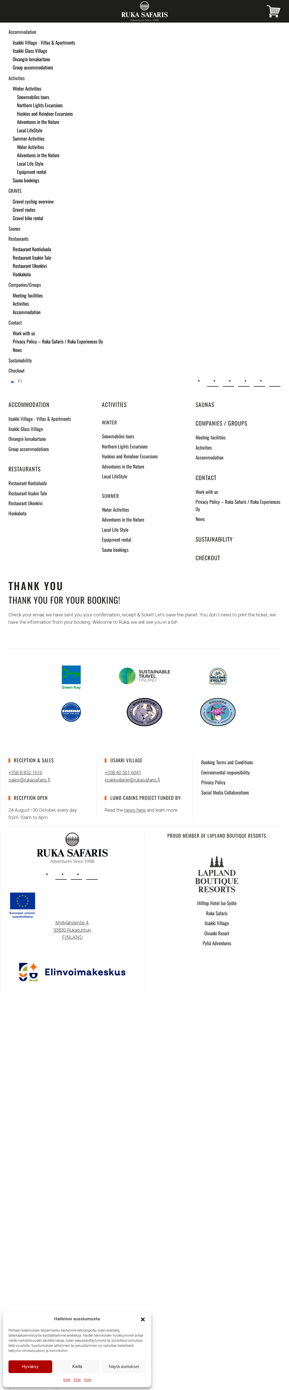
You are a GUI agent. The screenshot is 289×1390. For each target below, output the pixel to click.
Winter (109, 422)
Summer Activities (28, 138)
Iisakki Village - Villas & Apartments (44, 42)
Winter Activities (27, 88)
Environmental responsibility (225, 772)
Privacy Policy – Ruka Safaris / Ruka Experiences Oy (58, 341)
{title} (67, 1380)
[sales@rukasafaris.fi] (212, 381)
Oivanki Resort (216, 933)
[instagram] (61, 874)
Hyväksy (30, 1366)
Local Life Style (30, 163)
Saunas (14, 228)
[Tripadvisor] (275, 381)
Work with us (24, 333)
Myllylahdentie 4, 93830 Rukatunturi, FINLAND (72, 930)
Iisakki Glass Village (30, 50)
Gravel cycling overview (33, 201)
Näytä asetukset (124, 1366)
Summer (110, 495)
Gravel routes (24, 209)
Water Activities (30, 146)
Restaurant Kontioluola (32, 249)
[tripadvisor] (92, 874)
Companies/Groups (24, 284)
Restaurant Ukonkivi (30, 265)
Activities (16, 78)
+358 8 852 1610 (25, 772)
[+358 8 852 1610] (228, 381)
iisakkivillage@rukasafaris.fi (132, 780)
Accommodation (22, 31)
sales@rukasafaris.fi (29, 780)
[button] (143, 1319)
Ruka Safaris (216, 913)
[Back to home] (144, 11)
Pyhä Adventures (217, 943)
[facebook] (76, 874)
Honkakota (22, 274)
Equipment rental (31, 171)
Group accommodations (33, 67)
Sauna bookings (26, 180)
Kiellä (77, 1366)
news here (135, 810)
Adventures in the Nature (38, 121)
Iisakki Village (217, 923)
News (17, 349)
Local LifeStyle (29, 130)
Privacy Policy (213, 782)
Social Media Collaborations (225, 792)
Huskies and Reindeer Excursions (45, 113)
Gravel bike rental (28, 218)
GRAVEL (15, 190)
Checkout (16, 370)
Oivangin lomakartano (31, 59)
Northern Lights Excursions (40, 105)
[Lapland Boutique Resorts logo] (217, 874)
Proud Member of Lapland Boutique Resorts (216, 835)
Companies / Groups (221, 423)
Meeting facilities (28, 295)
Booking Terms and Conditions (227, 762)
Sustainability (20, 360)
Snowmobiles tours (33, 96)
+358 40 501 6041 (123, 772)
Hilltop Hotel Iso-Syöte (217, 903)
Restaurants (18, 238)
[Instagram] (243, 381)
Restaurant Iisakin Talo (32, 257)
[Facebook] (259, 381)
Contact (15, 322)
